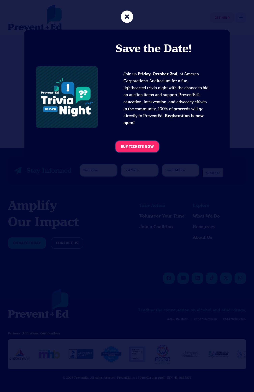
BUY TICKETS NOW (137, 146)
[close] (127, 17)
